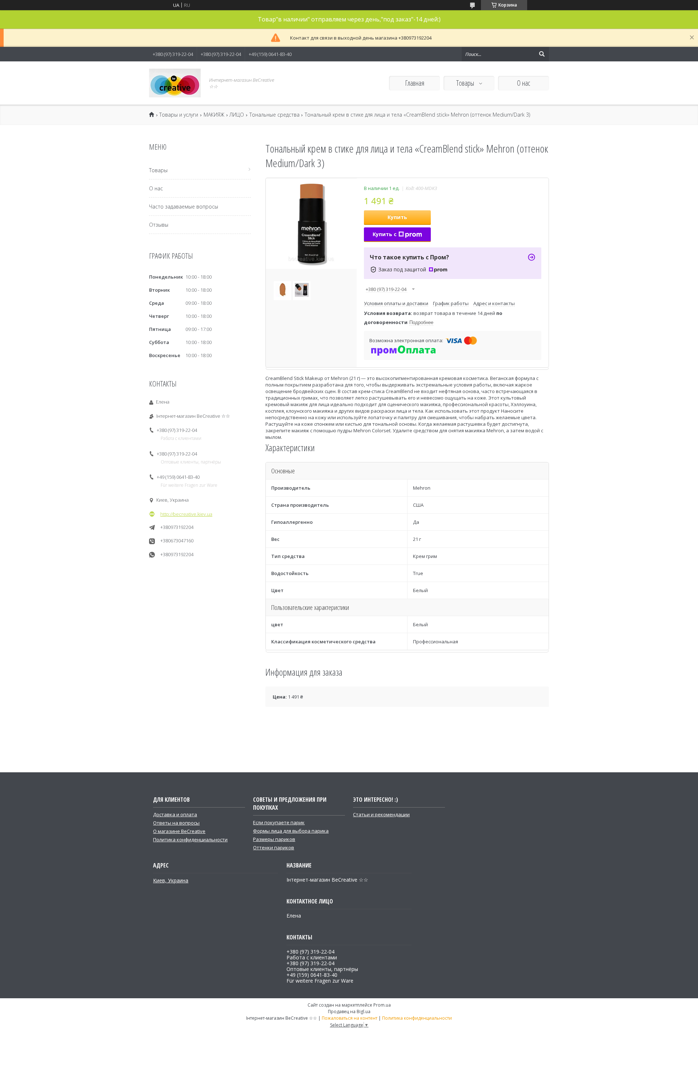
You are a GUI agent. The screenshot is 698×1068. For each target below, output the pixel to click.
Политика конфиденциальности (190, 839)
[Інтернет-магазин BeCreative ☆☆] (175, 83)
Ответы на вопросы (176, 823)
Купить (397, 217)
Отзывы (158, 224)
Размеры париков (274, 839)
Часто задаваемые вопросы (183, 206)
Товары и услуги (178, 115)
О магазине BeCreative (179, 831)
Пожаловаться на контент (349, 1018)
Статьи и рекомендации (381, 814)
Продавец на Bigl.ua (349, 1011)
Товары (466, 83)
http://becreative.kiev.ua (186, 514)
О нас (523, 83)
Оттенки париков (273, 847)
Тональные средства (274, 115)
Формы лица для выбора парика (291, 831)
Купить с (385, 234)
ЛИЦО (236, 115)
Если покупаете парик (279, 822)
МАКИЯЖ (214, 115)
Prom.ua (382, 1005)
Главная (414, 83)
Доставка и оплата (175, 814)
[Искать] (541, 54)
